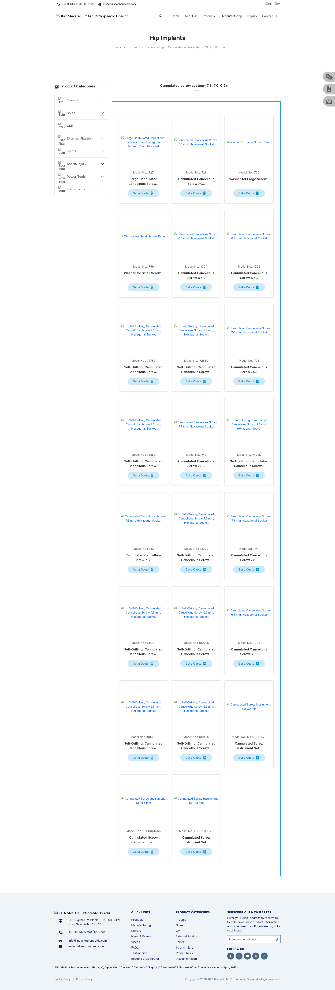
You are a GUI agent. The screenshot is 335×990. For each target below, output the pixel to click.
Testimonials (139, 953)
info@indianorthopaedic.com (119, 3)
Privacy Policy (84, 979)
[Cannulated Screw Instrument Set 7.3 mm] (196, 800)
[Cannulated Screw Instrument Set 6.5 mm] (143, 800)
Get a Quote (141, 193)
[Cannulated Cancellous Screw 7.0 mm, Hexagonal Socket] (196, 142)
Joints (71, 151)
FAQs (134, 947)
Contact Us (269, 16)
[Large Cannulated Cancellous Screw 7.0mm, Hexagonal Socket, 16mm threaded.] (143, 142)
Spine (71, 113)
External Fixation (80, 138)
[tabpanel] (196, 492)
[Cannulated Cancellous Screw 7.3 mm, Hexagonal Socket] (196, 424)
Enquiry (252, 16)
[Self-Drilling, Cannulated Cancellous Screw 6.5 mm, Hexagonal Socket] (196, 612)
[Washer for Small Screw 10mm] (143, 236)
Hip (161, 47)
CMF (70, 126)
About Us (191, 16)
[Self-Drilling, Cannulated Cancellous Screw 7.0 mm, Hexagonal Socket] (143, 330)
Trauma (150, 47)
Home (176, 16)
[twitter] (255, 956)
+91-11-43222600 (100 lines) (77, 3)
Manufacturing (232, 16)
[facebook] (230, 956)
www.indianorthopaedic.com (87, 946)
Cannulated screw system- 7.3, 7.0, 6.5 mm (196, 47)
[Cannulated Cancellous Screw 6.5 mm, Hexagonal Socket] (196, 236)
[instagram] (239, 956)
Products (209, 16)
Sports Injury (76, 164)
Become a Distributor (145, 958)
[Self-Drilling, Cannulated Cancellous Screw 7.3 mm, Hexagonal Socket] (249, 424)
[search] (160, 16)
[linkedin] (264, 956)
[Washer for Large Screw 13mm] (249, 142)
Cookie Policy (62, 979)
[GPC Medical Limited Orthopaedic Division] (93, 16)
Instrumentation (79, 189)
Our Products (132, 47)
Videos (135, 942)
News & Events (141, 936)
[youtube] (247, 956)
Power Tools (76, 176)
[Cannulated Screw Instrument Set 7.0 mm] (249, 706)
